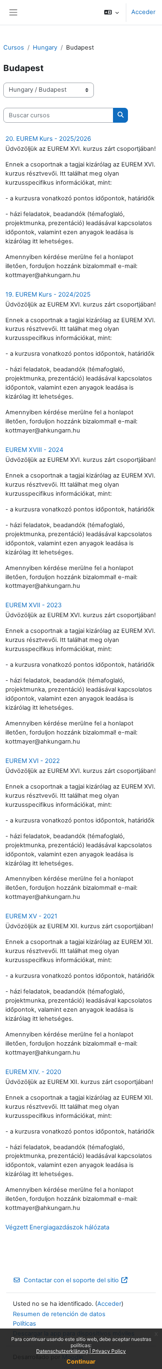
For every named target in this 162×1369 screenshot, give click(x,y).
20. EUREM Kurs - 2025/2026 (48, 139)
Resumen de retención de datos (59, 1314)
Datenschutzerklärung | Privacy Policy (81, 1351)
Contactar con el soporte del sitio (71, 1280)
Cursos (13, 47)
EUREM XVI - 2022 (32, 761)
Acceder (143, 12)
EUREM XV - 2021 (31, 916)
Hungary (45, 47)
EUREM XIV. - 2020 (33, 1072)
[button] (111, 12)
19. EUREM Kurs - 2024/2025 (48, 294)
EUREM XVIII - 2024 (34, 450)
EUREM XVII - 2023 (33, 605)
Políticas (24, 1323)
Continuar (81, 1361)
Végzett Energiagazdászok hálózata (57, 1227)
